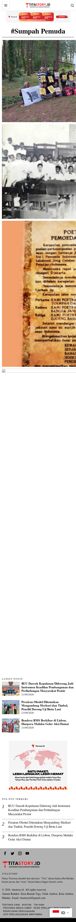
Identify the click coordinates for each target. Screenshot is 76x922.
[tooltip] (5, 853)
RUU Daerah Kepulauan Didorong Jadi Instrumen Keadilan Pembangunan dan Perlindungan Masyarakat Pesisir (47, 687)
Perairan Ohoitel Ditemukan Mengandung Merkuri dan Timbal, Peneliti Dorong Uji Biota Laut (44, 705)
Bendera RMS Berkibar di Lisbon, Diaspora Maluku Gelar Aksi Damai (45, 722)
